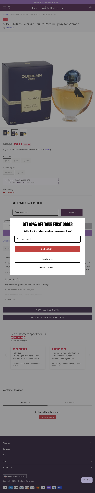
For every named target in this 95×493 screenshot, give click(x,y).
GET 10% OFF (47, 249)
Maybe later (47, 259)
